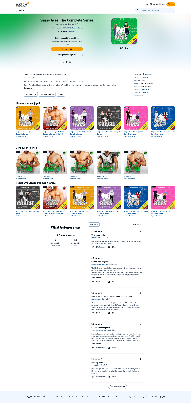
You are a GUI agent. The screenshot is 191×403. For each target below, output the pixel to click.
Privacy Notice (86, 397)
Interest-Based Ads (99, 397)
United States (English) (159, 397)
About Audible (54, 397)
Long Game (47, 176)
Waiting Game (102, 176)
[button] (63, 62)
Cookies (118, 397)
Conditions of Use (74, 397)
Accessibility (127, 397)
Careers (63, 397)
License (110, 397)
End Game (127, 176)
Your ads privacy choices (141, 397)
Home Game (20, 176)
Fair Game (73, 176)
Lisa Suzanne (22, 136)
